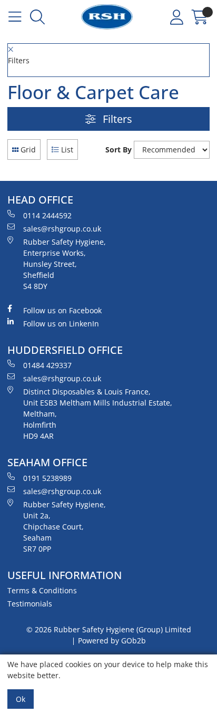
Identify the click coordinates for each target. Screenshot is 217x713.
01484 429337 (47, 365)
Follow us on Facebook (62, 310)
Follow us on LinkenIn (61, 324)
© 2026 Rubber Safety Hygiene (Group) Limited (108, 629)
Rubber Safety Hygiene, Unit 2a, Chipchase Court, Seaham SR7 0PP (64, 526)
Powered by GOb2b (112, 640)
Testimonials (29, 604)
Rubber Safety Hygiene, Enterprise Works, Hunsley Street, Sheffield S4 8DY (64, 264)
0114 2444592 (47, 215)
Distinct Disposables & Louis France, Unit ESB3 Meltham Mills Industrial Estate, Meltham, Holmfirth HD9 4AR (97, 414)
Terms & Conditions (42, 590)
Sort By (118, 149)
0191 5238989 (47, 478)
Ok (20, 699)
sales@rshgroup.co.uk (62, 229)
